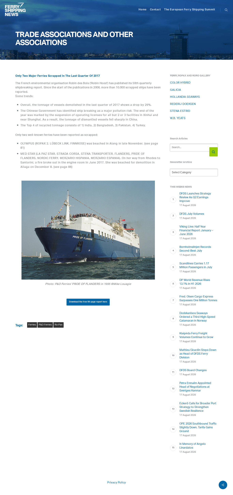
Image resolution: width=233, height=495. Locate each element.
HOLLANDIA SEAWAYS (185, 97)
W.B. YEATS (177, 118)
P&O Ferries (45, 324)
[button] (88, 302)
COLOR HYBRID (180, 83)
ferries (32, 324)
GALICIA (175, 90)
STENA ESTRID (180, 111)
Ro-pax (58, 324)
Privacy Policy (116, 483)
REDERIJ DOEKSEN (183, 104)
